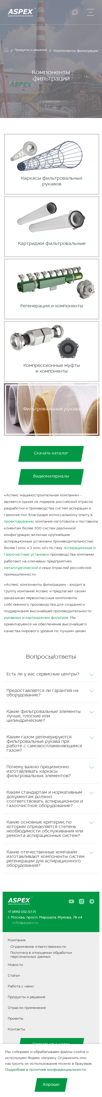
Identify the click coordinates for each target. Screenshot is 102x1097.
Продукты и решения (26, 997)
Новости (15, 965)
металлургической (21, 568)
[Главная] (6, 50)
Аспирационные (78, 548)
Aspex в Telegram (93, 901)
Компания (17, 940)
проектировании (18, 522)
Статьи (14, 976)
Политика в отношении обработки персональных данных (41, 955)
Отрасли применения (27, 1008)
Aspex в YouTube (73, 901)
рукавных (12, 618)
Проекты (15, 1019)
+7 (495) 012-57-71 (22, 912)
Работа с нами (20, 986)
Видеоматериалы (51, 476)
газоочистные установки (26, 555)
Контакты (16, 1029)
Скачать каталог (51, 453)
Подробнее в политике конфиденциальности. (46, 1070)
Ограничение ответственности (38, 947)
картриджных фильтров (46, 618)
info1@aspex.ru (25, 923)
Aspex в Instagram (83, 901)
